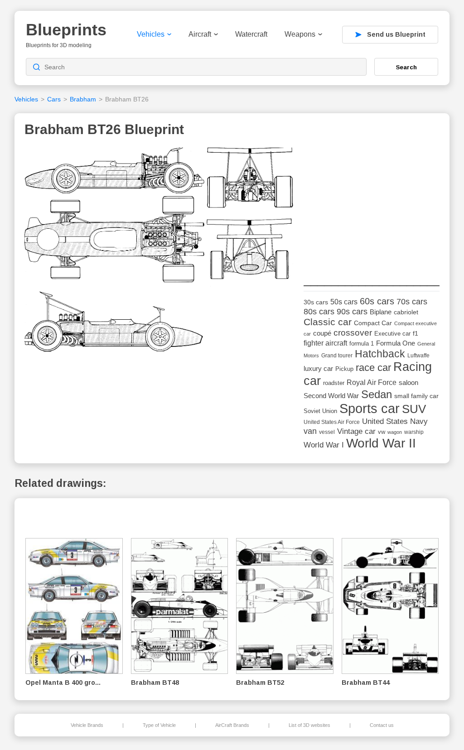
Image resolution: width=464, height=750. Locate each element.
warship (414, 432)
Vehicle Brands (87, 725)
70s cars (411, 301)
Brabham (83, 99)
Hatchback (380, 354)
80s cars (319, 311)
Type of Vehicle (159, 725)
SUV (414, 409)
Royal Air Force (371, 382)
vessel (327, 432)
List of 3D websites (309, 725)
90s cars (352, 311)
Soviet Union (320, 411)
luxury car (318, 368)
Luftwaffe (418, 355)
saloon (408, 382)
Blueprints (66, 29)
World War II (381, 443)
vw (381, 431)
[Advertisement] (372, 204)
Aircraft (199, 34)
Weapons (300, 34)
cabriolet (406, 312)
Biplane (381, 312)
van (310, 431)
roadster (333, 383)
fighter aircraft (325, 343)
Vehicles (150, 34)
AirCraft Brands (232, 725)
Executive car (392, 333)
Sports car (369, 408)
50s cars (344, 302)
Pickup (344, 368)
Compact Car (373, 323)
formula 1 (361, 343)
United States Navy (395, 421)
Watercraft (251, 34)
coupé (322, 333)
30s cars (316, 302)
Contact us (382, 725)
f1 (415, 333)
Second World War (331, 395)
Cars (54, 99)
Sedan (376, 394)
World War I (324, 445)
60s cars (377, 301)
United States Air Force (332, 422)
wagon (394, 432)
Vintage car (356, 431)
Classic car (328, 322)
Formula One (395, 343)
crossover (353, 332)
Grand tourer (337, 355)
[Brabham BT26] (160, 253)
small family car (416, 396)
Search (406, 67)
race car (373, 367)
